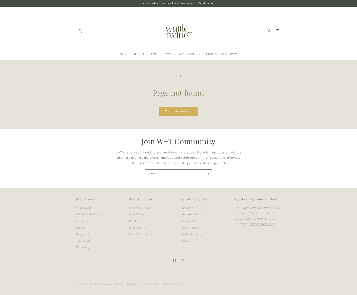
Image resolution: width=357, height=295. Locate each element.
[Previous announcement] (77, 3)
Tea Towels (83, 240)
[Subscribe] (208, 173)
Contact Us (189, 221)
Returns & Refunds (194, 214)
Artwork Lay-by (192, 234)
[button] (80, 31)
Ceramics (82, 221)
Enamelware (137, 227)
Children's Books (140, 208)
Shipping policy (171, 284)
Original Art (83, 208)
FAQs (185, 240)
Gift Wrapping (191, 227)
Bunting (134, 221)
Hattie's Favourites (141, 234)
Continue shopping (178, 111)
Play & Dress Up (139, 214)
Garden (81, 227)
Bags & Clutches (87, 234)
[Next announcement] (279, 3)
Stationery (83, 247)
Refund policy (133, 284)
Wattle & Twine (93, 284)
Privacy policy (152, 284)
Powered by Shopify (112, 284)
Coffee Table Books (88, 214)
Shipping (187, 208)
